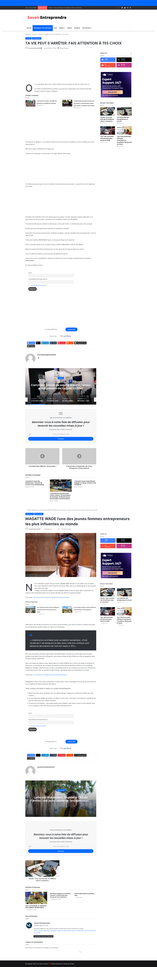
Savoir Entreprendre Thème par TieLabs (62, 963)
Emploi (69, 28)
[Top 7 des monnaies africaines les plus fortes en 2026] (107, 130)
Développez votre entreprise (43, 28)
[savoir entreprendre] (47, 17)
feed (55, 28)
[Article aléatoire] (127, 8)
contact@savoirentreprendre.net (37, 279)
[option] (60, 386)
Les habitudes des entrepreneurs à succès (60, 7)
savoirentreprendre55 (34, 48)
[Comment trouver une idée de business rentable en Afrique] (30, 103)
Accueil (29, 28)
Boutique (77, 28)
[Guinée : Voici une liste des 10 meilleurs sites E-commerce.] (107, 111)
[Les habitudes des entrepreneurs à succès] (124, 111)
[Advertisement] (60, 67)
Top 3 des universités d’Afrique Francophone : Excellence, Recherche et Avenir (124, 140)
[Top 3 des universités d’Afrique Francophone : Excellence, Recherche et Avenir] (124, 130)
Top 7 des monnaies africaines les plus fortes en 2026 (107, 138)
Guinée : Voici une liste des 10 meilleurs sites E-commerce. (107, 119)
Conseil (34, 34)
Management (36, 38)
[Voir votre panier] (124, 8)
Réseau (61, 28)
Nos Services (86, 28)
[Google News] (65, 336)
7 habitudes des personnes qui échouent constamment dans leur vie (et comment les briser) (84, 103)
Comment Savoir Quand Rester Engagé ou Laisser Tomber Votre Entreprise (85, 483)
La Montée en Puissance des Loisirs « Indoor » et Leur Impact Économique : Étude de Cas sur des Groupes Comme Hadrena (60, 496)
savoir (30, 272)
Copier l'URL (71, 329)
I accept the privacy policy (38, 285)
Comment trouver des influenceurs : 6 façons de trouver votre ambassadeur (34, 483)
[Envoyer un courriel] (41, 48)
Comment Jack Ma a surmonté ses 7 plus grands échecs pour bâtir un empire (60, 386)
